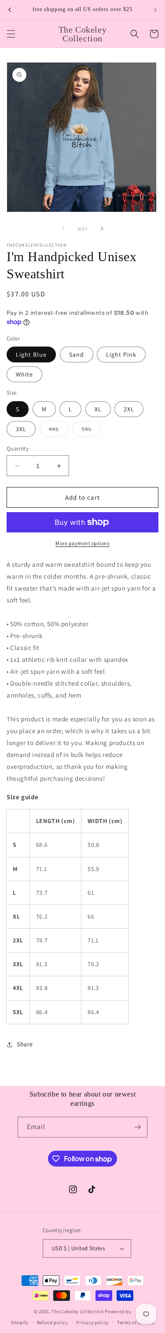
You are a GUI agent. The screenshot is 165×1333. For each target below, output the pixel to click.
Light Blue (31, 354)
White (24, 374)
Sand (76, 354)
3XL (21, 429)
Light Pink (121, 354)
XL (98, 409)
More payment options (82, 543)
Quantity (18, 448)
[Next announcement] (155, 9)
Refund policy (52, 1322)
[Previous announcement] (9, 9)
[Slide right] (102, 228)
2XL (129, 409)
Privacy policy (92, 1322)
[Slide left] (63, 228)
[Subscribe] (137, 1127)
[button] (11, 34)
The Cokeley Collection (77, 1311)
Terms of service (135, 1322)
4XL (59, 431)
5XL (91, 431)
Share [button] (25, 1044)
